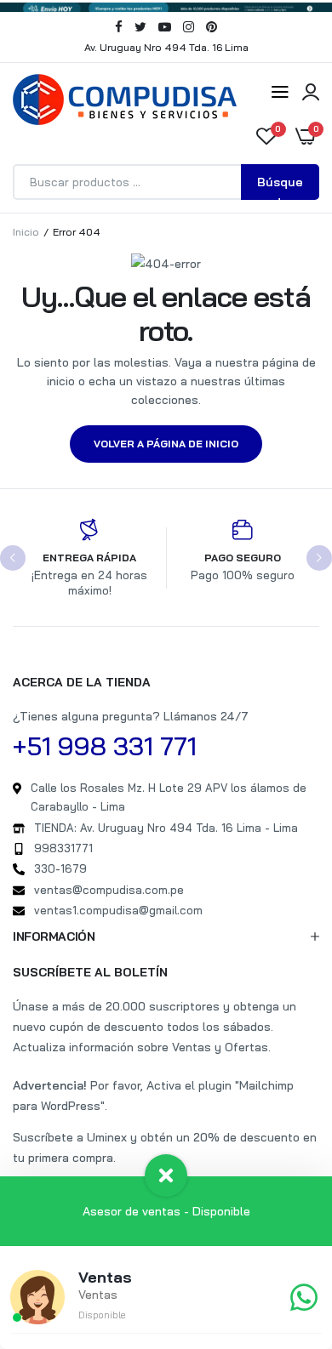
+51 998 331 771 (105, 746)
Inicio (26, 231)
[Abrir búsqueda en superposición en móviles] (166, 182)
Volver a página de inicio (166, 443)
